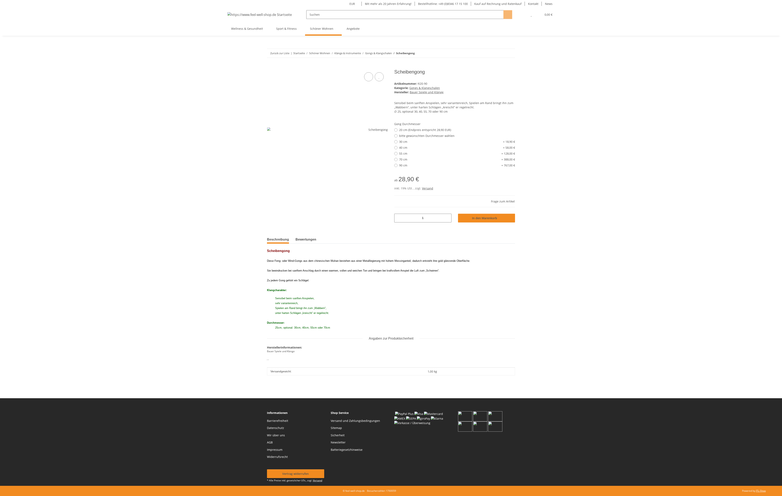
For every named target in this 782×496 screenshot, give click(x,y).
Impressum (274, 450)
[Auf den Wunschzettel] (379, 76)
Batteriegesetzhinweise (346, 450)
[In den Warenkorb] (270, 67)
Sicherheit (338, 435)
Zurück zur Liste (279, 53)
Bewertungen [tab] (305, 239)
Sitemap (336, 428)
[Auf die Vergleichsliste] (368, 76)
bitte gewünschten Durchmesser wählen (427, 136)
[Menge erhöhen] (447, 218)
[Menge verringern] (398, 218)
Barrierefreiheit (277, 421)
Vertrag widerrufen (295, 474)
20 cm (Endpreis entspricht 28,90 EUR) (425, 130)
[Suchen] (507, 14)
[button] (523, 15)
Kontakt (533, 4)
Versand (427, 188)
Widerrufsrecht (277, 457)
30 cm (457, 142)
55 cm (457, 153)
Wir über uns (276, 435)
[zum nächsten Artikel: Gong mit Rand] (510, 53)
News (548, 4)
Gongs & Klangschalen (424, 88)
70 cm (457, 159)
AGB (270, 442)
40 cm (457, 148)
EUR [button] (352, 4)
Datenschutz (275, 428)
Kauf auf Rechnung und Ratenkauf (498, 4)
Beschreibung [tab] (278, 239)
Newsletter (338, 442)
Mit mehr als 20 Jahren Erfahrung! (388, 4)
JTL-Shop (761, 491)
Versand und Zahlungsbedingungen (355, 421)
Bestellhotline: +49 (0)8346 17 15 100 (443, 4)
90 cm (457, 165)
